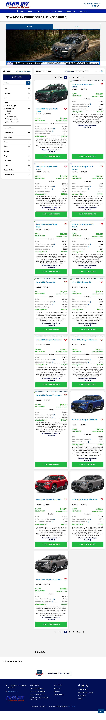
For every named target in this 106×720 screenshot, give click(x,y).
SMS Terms (82, 696)
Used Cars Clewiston (37, 694)
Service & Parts (55, 11)
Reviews (57, 691)
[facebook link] (93, 6)
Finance (40, 11)
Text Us (101, 711)
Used (30, 11)
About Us (83, 11)
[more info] (51, 93)
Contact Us (58, 685)
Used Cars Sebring (36, 688)
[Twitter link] (98, 6)
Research (70, 11)
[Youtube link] (95, 6)
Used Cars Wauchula (37, 691)
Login (80, 699)
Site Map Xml (82, 689)
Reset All (18, 77)
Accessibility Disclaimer (58, 673)
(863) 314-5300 (93, 3)
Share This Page (25, 71)
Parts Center (59, 694)
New (22, 11)
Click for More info (51, 156)
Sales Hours (34, 685)
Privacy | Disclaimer (85, 692)
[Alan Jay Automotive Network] (18, 8)
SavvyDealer (71, 706)
